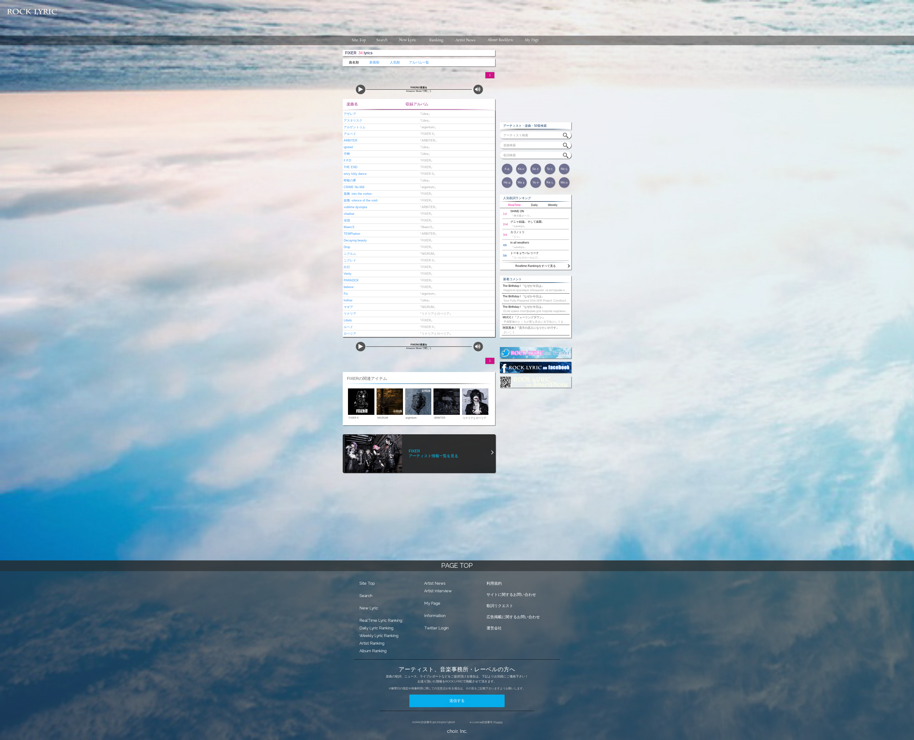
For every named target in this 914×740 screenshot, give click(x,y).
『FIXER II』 (427, 134)
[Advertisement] (487, 15)
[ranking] (436, 40)
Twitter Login (436, 628)
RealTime (514, 205)
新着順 (374, 62)
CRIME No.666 (353, 187)
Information (435, 615)
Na (564, 169)
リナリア (349, 313)
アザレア (349, 114)
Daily (534, 205)
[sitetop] (358, 40)
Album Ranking (373, 650)
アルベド (349, 134)
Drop (346, 247)
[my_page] (532, 40)
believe (348, 287)
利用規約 (494, 583)
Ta (550, 169)
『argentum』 (427, 127)
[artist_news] (466, 40)
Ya (535, 182)
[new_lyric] (408, 40)
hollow (347, 300)
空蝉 (346, 154)
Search (365, 595)
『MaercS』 (426, 227)
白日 (346, 267)
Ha (507, 182)
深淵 (346, 220)
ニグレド (349, 260)
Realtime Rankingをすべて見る (535, 266)
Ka (521, 169)
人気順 (395, 62)
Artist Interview (438, 590)
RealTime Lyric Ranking (380, 620)
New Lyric (368, 608)
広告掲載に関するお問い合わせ (513, 617)
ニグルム (349, 253)
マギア (348, 307)
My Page (432, 603)
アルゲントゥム (354, 127)
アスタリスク (352, 120)
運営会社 (494, 628)
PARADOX (351, 280)
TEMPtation (351, 233)
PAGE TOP (457, 565)
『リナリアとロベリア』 (434, 313)
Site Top (367, 583)
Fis (345, 293)
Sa (535, 169)
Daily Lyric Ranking (376, 628)
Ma (521, 182)
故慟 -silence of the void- (360, 200)
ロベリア (349, 333)
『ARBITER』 (427, 140)
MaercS (348, 227)
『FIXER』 (425, 160)
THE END (350, 167)
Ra (549, 182)
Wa (564, 182)
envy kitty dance (355, 174)
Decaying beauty (355, 240)
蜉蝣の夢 (349, 180)
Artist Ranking (371, 643)
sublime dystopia (355, 207)
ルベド (348, 327)
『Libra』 (424, 114)
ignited (348, 147)
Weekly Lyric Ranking (378, 635)
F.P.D (347, 160)
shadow (348, 214)
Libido (347, 320)
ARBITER (350, 140)
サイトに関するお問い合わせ (511, 594)
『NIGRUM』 (427, 253)
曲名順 (354, 62)
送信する (457, 700)
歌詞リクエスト (500, 605)
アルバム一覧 (419, 62)
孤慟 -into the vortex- (358, 194)
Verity (347, 273)
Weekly (552, 205)
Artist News (435, 583)
